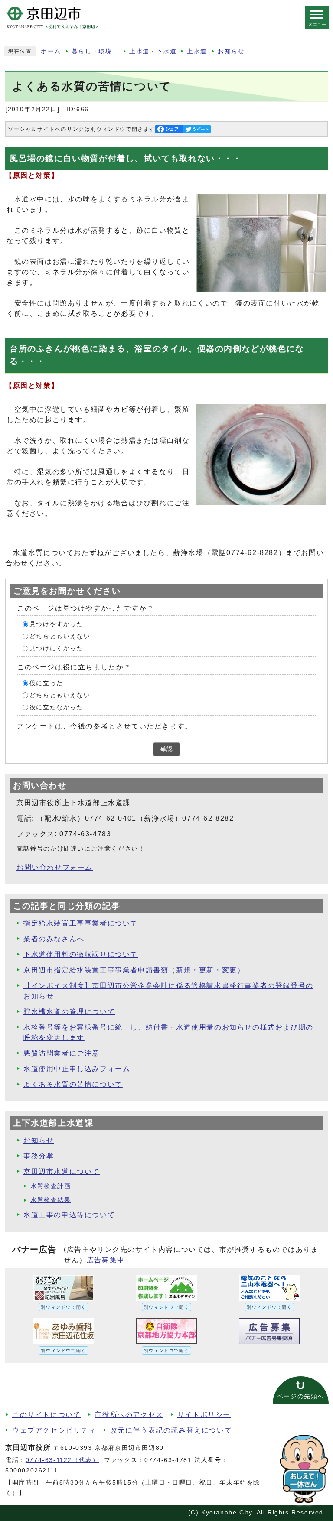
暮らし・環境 (95, 51)
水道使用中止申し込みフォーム (76, 1068)
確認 (166, 749)
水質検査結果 (50, 1200)
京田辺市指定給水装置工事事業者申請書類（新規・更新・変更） (134, 970)
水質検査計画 (50, 1186)
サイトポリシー (204, 1414)
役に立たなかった (56, 707)
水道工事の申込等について (69, 1215)
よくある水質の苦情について (73, 1084)
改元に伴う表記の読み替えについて (171, 1430)
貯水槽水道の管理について (69, 1011)
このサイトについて (46, 1414)
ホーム (51, 51)
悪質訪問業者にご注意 (61, 1053)
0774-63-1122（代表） (62, 1460)
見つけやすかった (56, 624)
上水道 (197, 51)
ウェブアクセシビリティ (54, 1430)
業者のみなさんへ (54, 938)
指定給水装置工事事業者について (80, 923)
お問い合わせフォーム (54, 867)
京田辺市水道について (61, 1171)
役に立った (46, 683)
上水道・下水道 (152, 51)
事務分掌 (38, 1156)
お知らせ (231, 51)
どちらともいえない (59, 636)
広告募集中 (106, 1260)
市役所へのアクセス (129, 1414)
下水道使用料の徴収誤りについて (80, 954)
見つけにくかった (56, 648)
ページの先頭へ (300, 1396)
